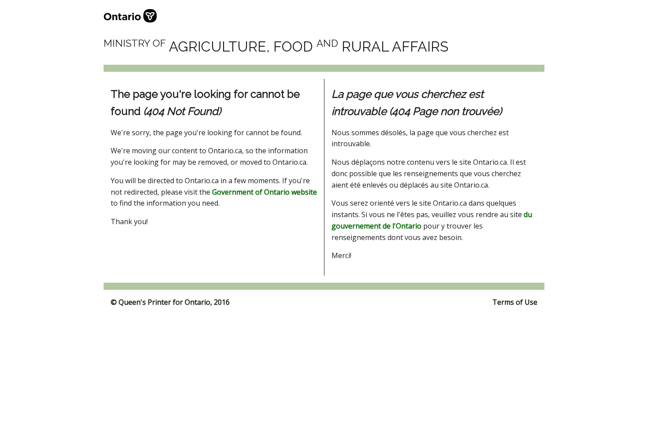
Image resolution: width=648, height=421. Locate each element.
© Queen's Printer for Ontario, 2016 (170, 302)
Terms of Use (514, 302)
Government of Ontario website (264, 192)
